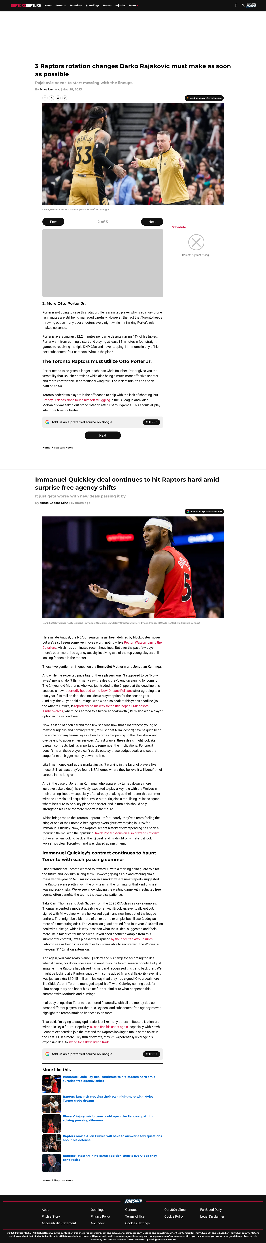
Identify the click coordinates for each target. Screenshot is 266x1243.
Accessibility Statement (59, 1223)
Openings (97, 1210)
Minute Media (23, 1232)
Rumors (60, 5)
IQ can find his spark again (109, 1027)
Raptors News (63, 447)
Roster (107, 5)
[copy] (64, 97)
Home (46, 447)
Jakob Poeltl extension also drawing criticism (126, 833)
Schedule (75, 5)
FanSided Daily (211, 1210)
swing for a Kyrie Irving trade (89, 1042)
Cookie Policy (174, 1216)
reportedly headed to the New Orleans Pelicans (99, 691)
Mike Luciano (50, 89)
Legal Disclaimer (212, 1216)
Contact (131, 1210)
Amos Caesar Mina (54, 503)
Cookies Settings (137, 1223)
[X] (243, 5)
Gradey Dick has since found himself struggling (76, 400)
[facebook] (236, 5)
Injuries (120, 5)
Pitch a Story (51, 1216)
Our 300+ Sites (175, 1210)
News (48, 5)
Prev (53, 222)
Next (152, 222)
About (46, 1210)
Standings (92, 5)
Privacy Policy (101, 1216)
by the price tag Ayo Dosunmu (132, 939)
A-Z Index (98, 1223)
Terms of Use (135, 1216)
